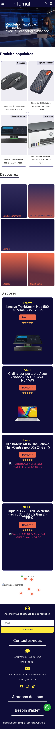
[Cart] (50, 3)
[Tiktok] (33, 686)
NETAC (27, 507)
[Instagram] (27, 686)
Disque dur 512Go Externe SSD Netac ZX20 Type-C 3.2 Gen (41, 106)
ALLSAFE (40, 723)
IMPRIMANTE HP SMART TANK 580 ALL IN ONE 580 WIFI (41, 159)
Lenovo (27, 303)
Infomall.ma (8, 723)
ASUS (27, 370)
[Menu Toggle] (3, 3)
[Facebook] (21, 686)
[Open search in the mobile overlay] (46, 3)
